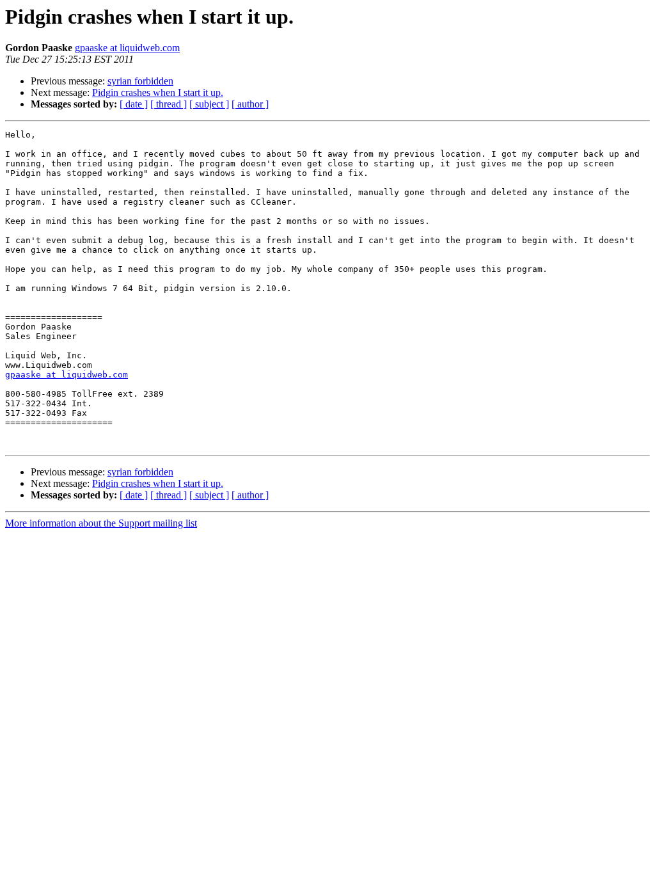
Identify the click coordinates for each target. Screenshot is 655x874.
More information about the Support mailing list (101, 523)
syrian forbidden (140, 80)
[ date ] (134, 104)
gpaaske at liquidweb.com (127, 47)
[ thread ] (168, 104)
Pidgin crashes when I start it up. (157, 92)
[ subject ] (209, 104)
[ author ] (250, 104)
